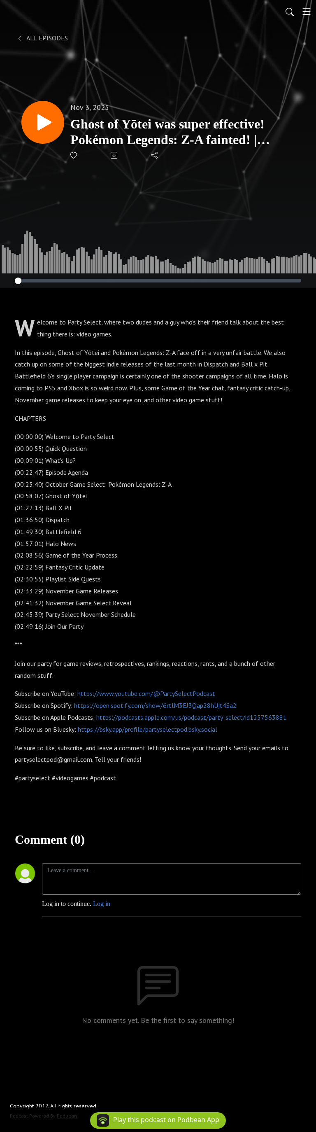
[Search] (289, 11)
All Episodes (46, 38)
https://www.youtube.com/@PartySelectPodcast (146, 693)
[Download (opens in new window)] (114, 155)
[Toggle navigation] (306, 11)
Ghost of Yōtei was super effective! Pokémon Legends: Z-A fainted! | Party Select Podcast (167, 132)
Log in (101, 903)
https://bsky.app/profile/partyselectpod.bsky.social (147, 729)
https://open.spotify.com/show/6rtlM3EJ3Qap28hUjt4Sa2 (155, 705)
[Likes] (74, 155)
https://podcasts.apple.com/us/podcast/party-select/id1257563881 (191, 717)
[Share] (155, 155)
